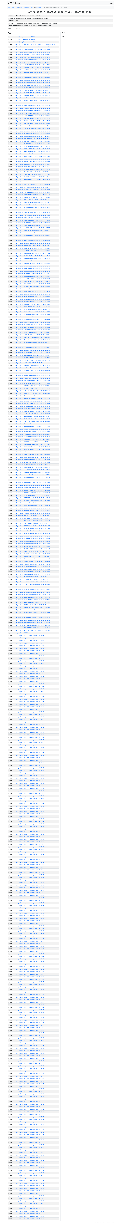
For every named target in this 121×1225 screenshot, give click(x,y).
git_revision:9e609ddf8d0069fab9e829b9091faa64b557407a (32, 276)
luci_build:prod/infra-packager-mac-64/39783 (29, 1104)
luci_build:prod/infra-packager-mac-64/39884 (29, 847)
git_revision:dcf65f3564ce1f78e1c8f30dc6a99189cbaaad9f (32, 138)
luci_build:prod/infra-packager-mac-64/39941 (29, 701)
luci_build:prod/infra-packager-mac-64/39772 (29, 1132)
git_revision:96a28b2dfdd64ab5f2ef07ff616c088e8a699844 (32, 531)
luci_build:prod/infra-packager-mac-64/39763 (29, 1155)
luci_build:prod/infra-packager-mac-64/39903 (29, 798)
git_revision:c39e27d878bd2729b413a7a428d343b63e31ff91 (32, 212)
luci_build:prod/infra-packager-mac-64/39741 (29, 1211)
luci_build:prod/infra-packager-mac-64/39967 (29, 635)
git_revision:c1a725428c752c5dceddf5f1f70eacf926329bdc (32, 543)
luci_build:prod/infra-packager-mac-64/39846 (29, 943)
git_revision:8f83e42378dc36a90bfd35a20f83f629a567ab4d (32, 312)
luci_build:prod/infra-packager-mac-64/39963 (29, 645)
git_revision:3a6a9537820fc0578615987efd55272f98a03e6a (32, 627)
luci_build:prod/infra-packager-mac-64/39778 (29, 1117)
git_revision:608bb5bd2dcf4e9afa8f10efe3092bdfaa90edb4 (32, 202)
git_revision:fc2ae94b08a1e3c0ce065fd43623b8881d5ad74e (32, 373)
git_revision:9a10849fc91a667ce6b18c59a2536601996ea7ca (32, 352)
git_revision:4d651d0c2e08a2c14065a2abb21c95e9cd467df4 (32, 419)
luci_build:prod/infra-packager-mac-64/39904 (29, 796)
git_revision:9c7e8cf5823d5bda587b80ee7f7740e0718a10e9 (32, 199)
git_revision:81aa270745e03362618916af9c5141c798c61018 (32, 411)
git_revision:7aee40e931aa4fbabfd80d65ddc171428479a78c (32, 365)
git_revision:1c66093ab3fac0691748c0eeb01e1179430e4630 (32, 205)
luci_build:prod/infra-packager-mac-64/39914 (29, 770)
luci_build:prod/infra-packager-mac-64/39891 (29, 829)
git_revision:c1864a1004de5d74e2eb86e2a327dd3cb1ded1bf (32, 363)
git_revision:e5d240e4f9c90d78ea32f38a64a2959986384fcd (32, 72)
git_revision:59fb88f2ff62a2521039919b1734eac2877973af (32, 388)
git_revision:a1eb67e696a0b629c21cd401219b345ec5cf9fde (32, 151)
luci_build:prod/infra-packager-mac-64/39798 (29, 1066)
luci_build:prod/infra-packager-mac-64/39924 (29, 745)
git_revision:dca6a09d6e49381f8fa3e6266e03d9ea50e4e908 (32, 235)
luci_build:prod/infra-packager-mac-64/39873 (29, 875)
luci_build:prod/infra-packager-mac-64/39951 (29, 676)
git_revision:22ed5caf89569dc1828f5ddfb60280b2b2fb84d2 (32, 426)
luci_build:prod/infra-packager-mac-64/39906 (29, 790)
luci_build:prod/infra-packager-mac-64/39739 (29, 1216)
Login (111, 3)
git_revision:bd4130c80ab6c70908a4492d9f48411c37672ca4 (32, 82)
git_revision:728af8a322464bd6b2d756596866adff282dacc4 (32, 510)
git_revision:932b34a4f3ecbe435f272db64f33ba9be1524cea (32, 566)
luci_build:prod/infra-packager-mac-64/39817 (29, 1017)
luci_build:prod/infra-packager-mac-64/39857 (29, 915)
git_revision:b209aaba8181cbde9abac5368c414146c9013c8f (32, 439)
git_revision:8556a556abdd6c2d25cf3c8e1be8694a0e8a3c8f (32, 495)
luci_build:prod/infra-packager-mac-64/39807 (29, 1043)
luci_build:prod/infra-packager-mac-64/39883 (29, 849)
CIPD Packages (14, 3)
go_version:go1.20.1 (21, 633)
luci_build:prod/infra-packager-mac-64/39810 (29, 1035)
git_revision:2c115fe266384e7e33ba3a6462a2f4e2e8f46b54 (32, 324)
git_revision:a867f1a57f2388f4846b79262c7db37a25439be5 (32, 337)
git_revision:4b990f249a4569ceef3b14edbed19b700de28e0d (32, 620)
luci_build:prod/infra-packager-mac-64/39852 (29, 928)
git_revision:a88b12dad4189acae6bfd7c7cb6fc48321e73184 (32, 505)
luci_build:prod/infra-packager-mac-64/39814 (29, 1025)
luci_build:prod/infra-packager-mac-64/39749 (29, 1190)
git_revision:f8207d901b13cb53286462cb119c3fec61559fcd (32, 579)
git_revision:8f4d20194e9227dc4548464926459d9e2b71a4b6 (32, 556)
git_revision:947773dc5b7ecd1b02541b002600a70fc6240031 (32, 498)
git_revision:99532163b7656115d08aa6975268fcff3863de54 (32, 80)
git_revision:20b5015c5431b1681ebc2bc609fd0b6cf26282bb (32, 230)
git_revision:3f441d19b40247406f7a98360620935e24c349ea (32, 431)
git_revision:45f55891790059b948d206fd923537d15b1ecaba (32, 576)
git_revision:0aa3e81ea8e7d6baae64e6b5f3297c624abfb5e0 (32, 487)
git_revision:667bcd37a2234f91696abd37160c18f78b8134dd (32, 266)
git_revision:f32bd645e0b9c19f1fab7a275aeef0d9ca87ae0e (32, 347)
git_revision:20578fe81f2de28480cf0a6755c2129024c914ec (32, 57)
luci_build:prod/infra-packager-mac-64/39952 (29, 673)
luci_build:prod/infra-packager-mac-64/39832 (29, 979)
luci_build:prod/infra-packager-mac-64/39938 (29, 709)
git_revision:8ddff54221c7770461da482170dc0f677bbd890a (32, 54)
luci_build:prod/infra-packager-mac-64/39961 (29, 650)
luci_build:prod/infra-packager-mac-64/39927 (29, 737)
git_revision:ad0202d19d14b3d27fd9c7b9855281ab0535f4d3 (32, 194)
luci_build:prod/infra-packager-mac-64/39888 (29, 836)
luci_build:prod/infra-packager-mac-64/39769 (29, 1139)
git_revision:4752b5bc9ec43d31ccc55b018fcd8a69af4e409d (32, 630)
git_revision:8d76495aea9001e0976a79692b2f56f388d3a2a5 (32, 146)
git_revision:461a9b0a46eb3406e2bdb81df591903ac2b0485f (32, 350)
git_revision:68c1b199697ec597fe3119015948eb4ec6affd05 (32, 436)
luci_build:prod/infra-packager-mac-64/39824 (29, 999)
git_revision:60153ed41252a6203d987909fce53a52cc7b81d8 (32, 306)
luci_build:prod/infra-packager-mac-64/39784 (29, 1101)
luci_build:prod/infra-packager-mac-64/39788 (29, 1091)
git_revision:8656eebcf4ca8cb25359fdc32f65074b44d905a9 (32, 380)
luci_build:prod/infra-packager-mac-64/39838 (29, 964)
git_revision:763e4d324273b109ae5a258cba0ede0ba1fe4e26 (32, 108)
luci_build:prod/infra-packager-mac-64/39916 (29, 765)
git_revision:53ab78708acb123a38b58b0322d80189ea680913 (32, 261)
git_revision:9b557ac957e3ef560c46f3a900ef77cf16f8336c (32, 149)
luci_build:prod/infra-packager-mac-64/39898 (29, 811)
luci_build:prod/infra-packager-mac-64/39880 (29, 857)
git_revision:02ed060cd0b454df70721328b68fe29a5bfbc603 (32, 98)
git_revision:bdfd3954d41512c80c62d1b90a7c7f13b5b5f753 (32, 228)
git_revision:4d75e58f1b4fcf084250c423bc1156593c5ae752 (32, 526)
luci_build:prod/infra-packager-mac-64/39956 (29, 663)
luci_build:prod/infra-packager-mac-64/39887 (29, 839)
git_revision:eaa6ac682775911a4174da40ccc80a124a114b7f (32, 403)
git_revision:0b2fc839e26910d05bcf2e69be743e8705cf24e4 (32, 518)
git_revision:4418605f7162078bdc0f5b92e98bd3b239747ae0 (32, 52)
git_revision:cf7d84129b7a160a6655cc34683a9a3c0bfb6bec (32, 113)
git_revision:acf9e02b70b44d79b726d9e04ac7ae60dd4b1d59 (32, 462)
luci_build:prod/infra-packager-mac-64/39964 (29, 643)
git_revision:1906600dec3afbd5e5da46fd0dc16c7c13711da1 (32, 441)
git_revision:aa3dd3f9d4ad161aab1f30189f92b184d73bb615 (32, 429)
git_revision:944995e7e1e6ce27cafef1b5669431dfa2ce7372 (32, 551)
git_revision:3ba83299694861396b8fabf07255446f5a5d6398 (32, 574)
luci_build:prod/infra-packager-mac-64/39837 (29, 966)
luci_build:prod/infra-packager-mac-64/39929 (29, 732)
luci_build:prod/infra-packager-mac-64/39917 (29, 762)
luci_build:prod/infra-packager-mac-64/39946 (29, 689)
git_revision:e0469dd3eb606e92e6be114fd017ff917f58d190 (32, 592)
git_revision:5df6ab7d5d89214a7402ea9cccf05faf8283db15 (32, 286)
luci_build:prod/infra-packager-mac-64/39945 (29, 691)
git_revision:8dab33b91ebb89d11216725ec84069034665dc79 (32, 449)
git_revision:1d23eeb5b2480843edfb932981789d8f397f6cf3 (32, 59)
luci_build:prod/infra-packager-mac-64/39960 (29, 653)
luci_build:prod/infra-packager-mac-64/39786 (29, 1096)
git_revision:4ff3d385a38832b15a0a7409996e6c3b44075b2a (32, 296)
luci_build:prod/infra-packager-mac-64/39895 (29, 818)
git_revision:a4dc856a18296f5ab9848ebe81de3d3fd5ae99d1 (32, 161)
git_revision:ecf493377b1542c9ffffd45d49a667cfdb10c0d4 (32, 250)
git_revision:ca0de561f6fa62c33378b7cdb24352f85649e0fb (32, 70)
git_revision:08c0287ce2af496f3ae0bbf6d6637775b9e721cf (32, 177)
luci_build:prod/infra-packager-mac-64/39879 (29, 859)
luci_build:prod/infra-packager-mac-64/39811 (29, 1032)
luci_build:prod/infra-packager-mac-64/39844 (29, 948)
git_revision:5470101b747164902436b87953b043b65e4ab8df (32, 189)
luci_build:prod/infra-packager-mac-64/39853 (29, 925)
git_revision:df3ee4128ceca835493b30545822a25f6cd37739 (32, 457)
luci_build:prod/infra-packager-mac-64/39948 (29, 683)
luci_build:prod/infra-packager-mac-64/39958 (29, 658)
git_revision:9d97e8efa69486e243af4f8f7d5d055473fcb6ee (32, 605)
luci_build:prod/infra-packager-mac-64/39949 (29, 681)
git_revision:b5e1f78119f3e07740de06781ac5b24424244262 (32, 599)
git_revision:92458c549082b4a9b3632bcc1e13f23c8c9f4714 (32, 169)
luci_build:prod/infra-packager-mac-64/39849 (29, 936)
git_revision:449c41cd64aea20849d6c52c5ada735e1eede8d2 (32, 240)
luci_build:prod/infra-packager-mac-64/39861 (29, 905)
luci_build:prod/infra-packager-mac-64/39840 (29, 959)
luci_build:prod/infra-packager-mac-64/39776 (29, 1122)
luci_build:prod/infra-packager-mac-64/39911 (29, 778)
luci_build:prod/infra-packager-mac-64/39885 (29, 844)
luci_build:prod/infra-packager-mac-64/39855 (29, 920)
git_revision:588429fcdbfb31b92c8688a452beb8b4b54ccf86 (32, 375)
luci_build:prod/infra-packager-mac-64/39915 (29, 768)
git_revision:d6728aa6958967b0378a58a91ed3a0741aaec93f (32, 625)
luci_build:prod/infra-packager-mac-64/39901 (29, 803)
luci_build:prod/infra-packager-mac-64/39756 (29, 1173)
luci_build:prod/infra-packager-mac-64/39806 (29, 1045)
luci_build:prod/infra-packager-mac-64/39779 (29, 1114)
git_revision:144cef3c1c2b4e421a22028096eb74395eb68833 (32, 184)
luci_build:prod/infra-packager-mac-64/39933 (29, 722)
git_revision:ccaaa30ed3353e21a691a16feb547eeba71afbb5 (32, 571)
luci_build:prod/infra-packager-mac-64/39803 (29, 1053)
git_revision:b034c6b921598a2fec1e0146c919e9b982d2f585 (32, 370)
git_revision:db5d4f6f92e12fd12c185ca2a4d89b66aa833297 (32, 291)
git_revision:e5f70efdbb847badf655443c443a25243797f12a (32, 413)
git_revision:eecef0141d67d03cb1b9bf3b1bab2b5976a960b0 (32, 541)
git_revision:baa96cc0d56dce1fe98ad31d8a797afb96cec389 (32, 610)
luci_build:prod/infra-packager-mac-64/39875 (29, 869)
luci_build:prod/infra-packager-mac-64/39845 (29, 946)
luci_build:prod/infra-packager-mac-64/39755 (29, 1175)
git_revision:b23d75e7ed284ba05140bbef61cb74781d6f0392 (32, 368)
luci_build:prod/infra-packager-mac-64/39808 (29, 1040)
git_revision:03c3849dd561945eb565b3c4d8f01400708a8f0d (32, 467)
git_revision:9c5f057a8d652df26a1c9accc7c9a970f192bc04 (32, 103)
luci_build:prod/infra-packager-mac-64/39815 (29, 1022)
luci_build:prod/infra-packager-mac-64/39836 (29, 969)
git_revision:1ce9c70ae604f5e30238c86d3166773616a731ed (32, 408)
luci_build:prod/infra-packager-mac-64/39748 (29, 1193)
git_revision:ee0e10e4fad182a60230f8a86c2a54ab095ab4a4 (32, 263)
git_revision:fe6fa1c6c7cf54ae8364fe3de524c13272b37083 (32, 421)
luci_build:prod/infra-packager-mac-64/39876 (29, 867)
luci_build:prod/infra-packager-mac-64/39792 (29, 1081)
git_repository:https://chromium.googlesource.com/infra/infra (35, 44)
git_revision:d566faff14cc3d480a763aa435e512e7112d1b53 (32, 490)
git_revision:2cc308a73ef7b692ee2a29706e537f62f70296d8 (32, 67)
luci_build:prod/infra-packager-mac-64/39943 (29, 696)
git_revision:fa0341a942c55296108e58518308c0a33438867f (32, 174)
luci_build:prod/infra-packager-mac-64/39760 (29, 1162)
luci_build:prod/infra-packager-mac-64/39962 (29, 648)
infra (13, 7)
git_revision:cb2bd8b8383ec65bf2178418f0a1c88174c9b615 (32, 301)
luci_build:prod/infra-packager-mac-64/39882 (29, 852)
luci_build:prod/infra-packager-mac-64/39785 (29, 1099)
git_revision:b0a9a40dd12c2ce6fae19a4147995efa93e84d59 (32, 166)
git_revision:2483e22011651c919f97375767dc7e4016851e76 (32, 393)
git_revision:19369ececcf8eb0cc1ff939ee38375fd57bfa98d (32, 294)
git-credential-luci (28, 7)
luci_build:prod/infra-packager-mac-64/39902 (29, 801)
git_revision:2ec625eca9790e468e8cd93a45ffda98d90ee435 (32, 548)
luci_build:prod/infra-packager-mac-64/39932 (29, 724)
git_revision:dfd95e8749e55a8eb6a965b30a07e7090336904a (32, 253)
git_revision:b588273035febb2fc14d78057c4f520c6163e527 (32, 233)
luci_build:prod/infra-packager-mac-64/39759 (29, 1165)
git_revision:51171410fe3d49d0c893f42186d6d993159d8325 (32, 62)
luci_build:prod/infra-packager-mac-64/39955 (29, 666)
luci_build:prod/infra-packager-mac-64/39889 (29, 834)
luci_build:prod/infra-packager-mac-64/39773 (29, 1129)
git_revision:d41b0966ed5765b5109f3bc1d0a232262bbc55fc (32, 309)
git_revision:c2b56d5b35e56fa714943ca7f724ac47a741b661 (32, 515)
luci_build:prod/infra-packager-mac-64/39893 (29, 824)
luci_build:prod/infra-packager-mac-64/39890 (29, 831)
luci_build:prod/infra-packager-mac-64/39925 (29, 742)
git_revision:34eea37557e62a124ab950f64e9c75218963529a (32, 587)
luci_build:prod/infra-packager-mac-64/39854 (29, 923)
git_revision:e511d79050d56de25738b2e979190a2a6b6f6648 (32, 508)
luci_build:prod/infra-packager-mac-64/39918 (29, 760)
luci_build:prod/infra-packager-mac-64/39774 (29, 1127)
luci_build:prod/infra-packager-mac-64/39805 (29, 1048)
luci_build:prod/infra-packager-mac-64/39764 (29, 1152)
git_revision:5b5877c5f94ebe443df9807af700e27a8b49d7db (32, 615)
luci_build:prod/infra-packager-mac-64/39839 (29, 961)
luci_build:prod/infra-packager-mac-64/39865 (29, 895)
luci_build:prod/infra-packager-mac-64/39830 (29, 984)
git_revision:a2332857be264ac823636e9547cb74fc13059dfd (32, 136)
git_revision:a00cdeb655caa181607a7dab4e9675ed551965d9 (32, 118)
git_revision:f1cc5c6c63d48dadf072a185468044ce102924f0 (32, 559)
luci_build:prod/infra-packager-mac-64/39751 (29, 1185)
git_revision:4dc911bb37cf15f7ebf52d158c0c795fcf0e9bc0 (32, 75)
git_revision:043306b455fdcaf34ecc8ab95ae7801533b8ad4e (32, 319)
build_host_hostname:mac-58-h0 (25, 36)
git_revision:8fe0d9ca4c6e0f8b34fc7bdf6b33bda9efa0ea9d (32, 398)
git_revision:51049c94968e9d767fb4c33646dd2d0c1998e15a (32, 258)
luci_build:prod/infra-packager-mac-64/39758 (29, 1167)
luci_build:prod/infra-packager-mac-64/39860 (29, 908)
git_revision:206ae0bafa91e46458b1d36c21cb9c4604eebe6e (32, 243)
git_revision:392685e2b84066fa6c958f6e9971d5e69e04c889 (32, 332)
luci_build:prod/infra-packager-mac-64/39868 (29, 887)
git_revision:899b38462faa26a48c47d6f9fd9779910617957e (32, 284)
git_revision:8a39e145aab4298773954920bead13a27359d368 (32, 533)
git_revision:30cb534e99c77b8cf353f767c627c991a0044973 (32, 281)
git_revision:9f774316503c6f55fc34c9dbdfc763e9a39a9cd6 (32, 87)
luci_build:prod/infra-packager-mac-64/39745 (29, 1201)
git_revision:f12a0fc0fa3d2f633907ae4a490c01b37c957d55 (32, 584)
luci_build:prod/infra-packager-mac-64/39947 (29, 686)
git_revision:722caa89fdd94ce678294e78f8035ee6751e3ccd (32, 564)
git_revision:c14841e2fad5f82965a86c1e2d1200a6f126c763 (32, 464)
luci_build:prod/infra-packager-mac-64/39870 (29, 882)
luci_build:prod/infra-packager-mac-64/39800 (29, 1060)
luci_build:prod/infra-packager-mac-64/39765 (29, 1150)
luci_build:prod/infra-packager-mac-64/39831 (29, 982)
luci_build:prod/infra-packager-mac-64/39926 (29, 740)
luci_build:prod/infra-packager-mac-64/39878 (29, 862)
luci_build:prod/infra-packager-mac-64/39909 (29, 783)
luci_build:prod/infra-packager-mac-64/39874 (29, 872)
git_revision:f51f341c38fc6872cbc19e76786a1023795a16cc (32, 210)
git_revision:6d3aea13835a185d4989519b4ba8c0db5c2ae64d (32, 612)
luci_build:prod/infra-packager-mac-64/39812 (29, 1030)
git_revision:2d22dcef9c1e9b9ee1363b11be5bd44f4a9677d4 (32, 360)
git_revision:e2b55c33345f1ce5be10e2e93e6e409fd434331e (32, 452)
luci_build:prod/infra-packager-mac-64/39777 (29, 1119)
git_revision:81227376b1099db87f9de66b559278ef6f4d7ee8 (32, 503)
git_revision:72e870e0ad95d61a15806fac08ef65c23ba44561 (32, 357)
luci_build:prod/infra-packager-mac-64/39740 (29, 1213)
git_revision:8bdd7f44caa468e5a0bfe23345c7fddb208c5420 (32, 268)
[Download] (17, 20)
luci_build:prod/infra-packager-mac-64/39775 (29, 1124)
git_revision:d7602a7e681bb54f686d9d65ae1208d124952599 (32, 238)
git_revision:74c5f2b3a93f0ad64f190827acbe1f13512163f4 (32, 434)
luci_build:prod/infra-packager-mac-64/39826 (29, 994)
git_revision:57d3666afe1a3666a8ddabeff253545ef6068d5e (32, 536)
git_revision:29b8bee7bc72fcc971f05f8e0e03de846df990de (32, 482)
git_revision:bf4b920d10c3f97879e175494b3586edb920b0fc (32, 470)
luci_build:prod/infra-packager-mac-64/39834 (29, 974)
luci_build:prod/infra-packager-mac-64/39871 (29, 880)
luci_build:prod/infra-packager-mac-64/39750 (29, 1188)
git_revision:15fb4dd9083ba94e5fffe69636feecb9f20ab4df (32, 406)
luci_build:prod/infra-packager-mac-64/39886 (29, 841)
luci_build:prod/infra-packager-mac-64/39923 (29, 747)
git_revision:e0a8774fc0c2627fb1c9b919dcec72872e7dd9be (32, 220)
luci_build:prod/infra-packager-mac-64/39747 (29, 1195)
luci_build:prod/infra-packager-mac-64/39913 (29, 773)
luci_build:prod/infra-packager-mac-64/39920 (29, 755)
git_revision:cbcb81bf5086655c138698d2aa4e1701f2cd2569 (32, 90)
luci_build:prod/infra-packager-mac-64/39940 (29, 704)
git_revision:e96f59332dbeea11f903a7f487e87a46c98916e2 (32, 123)
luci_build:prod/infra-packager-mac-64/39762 (29, 1157)
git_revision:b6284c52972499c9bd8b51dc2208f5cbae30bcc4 (32, 594)
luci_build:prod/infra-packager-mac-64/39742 (29, 1208)
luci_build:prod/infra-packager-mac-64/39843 (29, 951)
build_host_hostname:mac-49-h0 (25, 39)
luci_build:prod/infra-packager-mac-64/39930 (29, 729)
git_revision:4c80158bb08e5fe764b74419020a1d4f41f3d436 (32, 602)
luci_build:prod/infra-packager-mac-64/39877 (29, 864)
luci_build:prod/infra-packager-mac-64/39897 (29, 813)
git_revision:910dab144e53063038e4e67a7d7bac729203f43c (32, 492)
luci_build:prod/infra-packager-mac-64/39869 (29, 885)
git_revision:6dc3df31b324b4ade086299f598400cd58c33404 (32, 225)
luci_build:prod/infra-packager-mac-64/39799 (29, 1063)
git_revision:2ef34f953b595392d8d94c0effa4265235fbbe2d (32, 528)
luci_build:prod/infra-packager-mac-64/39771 (29, 1134)
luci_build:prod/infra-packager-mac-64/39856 (29, 918)
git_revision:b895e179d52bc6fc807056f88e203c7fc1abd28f (32, 105)
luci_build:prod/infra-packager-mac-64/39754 (29, 1178)
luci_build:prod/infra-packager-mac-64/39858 (29, 913)
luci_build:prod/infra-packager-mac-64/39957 (29, 661)
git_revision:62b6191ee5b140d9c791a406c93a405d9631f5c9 (32, 385)
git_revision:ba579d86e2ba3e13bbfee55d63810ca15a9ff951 (32, 85)
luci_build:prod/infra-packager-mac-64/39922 (29, 750)
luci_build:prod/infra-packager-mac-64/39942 (29, 699)
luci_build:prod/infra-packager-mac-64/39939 (29, 706)
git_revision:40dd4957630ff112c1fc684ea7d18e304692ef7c (32, 179)
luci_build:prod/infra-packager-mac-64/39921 (29, 752)
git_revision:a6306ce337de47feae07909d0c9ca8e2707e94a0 (32, 500)
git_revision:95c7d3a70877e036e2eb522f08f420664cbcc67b (32, 187)
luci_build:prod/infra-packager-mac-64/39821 (29, 1007)
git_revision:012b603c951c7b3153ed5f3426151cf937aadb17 (32, 47)
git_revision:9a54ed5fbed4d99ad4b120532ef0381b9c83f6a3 (32, 154)
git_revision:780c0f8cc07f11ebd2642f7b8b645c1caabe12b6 (32, 523)
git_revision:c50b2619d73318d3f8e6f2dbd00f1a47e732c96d (32, 245)
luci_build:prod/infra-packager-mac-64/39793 (29, 1078)
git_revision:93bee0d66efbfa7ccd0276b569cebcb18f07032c (32, 355)
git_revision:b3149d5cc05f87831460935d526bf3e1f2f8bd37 (32, 314)
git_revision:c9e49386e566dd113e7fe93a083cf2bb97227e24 (32, 49)
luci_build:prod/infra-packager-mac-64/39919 (29, 757)
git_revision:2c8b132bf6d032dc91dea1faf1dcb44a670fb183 (32, 401)
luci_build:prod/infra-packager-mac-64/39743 (29, 1206)
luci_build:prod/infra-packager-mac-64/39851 (29, 931)
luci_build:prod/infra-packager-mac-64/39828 (29, 989)
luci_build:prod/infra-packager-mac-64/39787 (29, 1094)
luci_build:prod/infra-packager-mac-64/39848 (29, 938)
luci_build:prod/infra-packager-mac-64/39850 (29, 933)
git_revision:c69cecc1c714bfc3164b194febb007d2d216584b (32, 128)
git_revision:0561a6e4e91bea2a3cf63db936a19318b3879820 (32, 121)
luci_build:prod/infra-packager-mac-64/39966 (29, 638)
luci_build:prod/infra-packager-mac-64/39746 (29, 1198)
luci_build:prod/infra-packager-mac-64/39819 (29, 1012)
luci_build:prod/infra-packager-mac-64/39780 (29, 1111)
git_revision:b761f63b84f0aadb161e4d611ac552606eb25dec (32, 622)
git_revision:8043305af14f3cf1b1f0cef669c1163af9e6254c (32, 554)
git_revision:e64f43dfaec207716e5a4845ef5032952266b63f (32, 278)
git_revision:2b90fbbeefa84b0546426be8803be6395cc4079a (32, 131)
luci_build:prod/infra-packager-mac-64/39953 (29, 671)
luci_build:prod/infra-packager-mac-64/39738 (29, 1218)
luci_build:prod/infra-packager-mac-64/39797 (29, 1068)
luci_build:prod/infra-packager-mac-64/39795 (29, 1073)
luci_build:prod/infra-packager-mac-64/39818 (29, 1015)
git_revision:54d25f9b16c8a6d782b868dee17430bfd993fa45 (32, 327)
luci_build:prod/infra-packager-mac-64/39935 (29, 717)
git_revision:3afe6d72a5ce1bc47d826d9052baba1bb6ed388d (32, 133)
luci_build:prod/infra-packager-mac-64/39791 (29, 1083)
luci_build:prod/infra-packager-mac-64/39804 (29, 1050)
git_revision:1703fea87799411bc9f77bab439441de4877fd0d (32, 304)
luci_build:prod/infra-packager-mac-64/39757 (29, 1170)
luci (21, 7)
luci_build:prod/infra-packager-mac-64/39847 (29, 941)
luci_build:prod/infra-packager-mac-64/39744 (29, 1203)
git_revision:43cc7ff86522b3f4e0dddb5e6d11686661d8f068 (32, 273)
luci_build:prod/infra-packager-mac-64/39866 (29, 892)
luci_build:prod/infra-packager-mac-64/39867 (29, 890)
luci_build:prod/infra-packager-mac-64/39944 (29, 694)
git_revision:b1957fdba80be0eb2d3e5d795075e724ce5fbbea (32, 335)
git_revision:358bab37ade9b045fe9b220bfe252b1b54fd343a (32, 444)
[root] (9, 7)
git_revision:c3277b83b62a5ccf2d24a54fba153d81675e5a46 (32, 538)
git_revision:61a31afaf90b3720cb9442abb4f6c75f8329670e (32, 100)
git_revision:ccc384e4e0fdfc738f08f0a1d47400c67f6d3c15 (32, 110)
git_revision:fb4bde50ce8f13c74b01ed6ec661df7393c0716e (32, 340)
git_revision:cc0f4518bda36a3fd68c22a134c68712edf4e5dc (32, 64)
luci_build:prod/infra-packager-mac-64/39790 (29, 1086)
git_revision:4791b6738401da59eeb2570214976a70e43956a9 (32, 546)
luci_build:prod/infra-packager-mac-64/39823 (29, 1002)
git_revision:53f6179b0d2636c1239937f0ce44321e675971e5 (32, 115)
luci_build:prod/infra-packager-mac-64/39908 (29, 785)
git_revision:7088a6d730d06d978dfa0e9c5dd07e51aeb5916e (32, 95)
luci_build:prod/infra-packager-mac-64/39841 (29, 956)
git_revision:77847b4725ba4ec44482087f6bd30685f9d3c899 (32, 472)
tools (17, 7)
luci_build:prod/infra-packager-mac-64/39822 (29, 1004)
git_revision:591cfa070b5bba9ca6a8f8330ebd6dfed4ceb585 (32, 159)
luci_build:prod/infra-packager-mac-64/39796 (29, 1071)
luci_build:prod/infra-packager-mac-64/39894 (29, 821)
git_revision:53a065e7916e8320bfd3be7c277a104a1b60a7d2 (32, 271)
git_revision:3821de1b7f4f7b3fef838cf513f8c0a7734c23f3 (32, 164)
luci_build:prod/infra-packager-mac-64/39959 (29, 655)
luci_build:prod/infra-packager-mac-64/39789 (29, 1089)
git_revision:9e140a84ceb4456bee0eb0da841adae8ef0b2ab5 (32, 342)
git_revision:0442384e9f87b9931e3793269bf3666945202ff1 (32, 222)
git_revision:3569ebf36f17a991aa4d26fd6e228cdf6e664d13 (32, 607)
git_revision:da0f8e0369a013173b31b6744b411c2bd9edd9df (32, 345)
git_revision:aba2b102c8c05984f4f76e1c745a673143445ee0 (32, 582)
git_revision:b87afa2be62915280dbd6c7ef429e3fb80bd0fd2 (32, 391)
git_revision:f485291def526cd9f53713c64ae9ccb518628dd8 (32, 424)
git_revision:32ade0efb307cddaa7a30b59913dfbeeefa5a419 (32, 256)
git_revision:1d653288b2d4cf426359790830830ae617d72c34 (32, 289)
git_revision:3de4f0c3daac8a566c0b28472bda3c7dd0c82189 (32, 182)
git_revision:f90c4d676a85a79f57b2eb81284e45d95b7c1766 (32, 396)
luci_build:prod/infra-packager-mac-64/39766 (29, 1147)
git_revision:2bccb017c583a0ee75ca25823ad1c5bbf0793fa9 (32, 171)
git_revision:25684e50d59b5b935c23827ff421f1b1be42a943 (32, 485)
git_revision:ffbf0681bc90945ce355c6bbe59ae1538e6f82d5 (32, 215)
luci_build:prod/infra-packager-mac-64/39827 (29, 992)
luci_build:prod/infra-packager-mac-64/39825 (29, 997)
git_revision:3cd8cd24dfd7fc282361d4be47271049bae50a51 (32, 197)
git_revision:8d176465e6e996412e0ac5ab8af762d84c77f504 (32, 207)
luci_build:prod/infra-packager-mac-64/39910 (29, 780)
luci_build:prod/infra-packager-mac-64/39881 (29, 854)
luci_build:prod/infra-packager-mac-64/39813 (29, 1027)
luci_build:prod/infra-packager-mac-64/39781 (29, 1109)
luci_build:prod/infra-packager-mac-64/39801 (29, 1058)
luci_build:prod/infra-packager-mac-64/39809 (29, 1038)
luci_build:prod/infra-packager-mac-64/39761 (29, 1160)
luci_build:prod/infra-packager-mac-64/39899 (29, 808)
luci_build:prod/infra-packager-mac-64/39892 (29, 826)
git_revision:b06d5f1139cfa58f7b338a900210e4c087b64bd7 (32, 454)
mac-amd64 (38, 7)
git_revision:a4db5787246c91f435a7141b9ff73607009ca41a (32, 597)
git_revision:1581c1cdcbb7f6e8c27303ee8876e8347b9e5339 (32, 569)
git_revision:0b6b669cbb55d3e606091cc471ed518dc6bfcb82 (32, 475)
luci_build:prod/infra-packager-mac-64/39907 (29, 788)
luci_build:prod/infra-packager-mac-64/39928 (29, 734)
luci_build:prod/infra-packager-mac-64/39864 (29, 897)
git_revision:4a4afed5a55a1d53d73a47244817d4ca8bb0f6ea (32, 416)
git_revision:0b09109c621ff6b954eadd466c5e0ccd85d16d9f (32, 77)
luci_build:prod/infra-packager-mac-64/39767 (29, 1145)
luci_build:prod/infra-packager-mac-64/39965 (29, 640)
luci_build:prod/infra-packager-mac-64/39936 (29, 714)
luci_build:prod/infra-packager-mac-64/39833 (29, 976)
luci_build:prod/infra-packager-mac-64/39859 (29, 910)
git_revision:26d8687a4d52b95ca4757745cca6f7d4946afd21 (32, 93)
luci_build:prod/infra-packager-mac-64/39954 (29, 668)
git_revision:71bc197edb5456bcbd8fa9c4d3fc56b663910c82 (32, 378)
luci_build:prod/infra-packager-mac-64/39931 (29, 727)
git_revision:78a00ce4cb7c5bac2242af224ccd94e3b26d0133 (32, 477)
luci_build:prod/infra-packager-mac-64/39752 (29, 1183)
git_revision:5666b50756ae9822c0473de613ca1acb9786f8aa (32, 329)
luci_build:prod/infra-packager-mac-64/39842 (29, 953)
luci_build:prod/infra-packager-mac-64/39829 (29, 987)
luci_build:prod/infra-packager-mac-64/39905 (29, 793)
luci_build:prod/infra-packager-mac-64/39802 (29, 1055)
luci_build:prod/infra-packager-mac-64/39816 (29, 1020)
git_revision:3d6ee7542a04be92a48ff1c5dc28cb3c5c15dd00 (32, 520)
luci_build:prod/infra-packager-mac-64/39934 (29, 719)
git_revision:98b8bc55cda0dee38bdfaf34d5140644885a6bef (32, 322)
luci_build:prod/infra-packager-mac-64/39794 (29, 1076)
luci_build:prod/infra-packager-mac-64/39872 (29, 877)
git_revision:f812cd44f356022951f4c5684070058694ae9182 (32, 513)
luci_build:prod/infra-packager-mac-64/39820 (29, 1010)
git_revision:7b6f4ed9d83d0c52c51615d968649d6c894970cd (32, 192)
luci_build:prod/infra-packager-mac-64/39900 (29, 806)
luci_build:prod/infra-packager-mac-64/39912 (29, 775)
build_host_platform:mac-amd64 (25, 42)
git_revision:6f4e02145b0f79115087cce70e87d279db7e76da (32, 156)
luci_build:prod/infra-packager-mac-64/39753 (29, 1180)
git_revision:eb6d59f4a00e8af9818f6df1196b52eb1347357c (32, 459)
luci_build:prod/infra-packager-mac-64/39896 (29, 816)
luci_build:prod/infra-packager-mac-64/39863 (29, 900)
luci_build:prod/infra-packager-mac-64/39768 (29, 1142)
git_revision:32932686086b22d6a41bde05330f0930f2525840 (32, 447)
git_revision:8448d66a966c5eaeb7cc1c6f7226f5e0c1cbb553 (32, 143)
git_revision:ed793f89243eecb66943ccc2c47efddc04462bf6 (32, 589)
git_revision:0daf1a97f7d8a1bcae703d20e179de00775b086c (32, 141)
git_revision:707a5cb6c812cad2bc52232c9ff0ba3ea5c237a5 (32, 617)
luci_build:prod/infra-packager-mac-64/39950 (29, 678)
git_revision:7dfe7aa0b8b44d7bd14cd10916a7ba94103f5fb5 (32, 126)
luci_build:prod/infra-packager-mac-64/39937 (29, 712)
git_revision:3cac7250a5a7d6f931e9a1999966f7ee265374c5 (32, 317)
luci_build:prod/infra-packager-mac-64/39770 (29, 1137)
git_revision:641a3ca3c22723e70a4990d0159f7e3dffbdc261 (32, 299)
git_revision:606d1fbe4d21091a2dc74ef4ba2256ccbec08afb (32, 248)
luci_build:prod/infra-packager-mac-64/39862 (29, 903)
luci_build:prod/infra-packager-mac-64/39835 (29, 971)
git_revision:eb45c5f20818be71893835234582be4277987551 (32, 561)
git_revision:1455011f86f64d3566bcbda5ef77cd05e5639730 (32, 217)
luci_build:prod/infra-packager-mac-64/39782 (29, 1106)
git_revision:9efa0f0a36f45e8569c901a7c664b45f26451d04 (32, 383)
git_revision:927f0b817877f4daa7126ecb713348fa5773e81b (32, 480)
